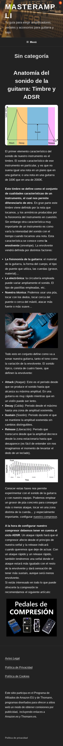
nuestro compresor (45, 516)
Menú (33, 42)
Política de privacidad (16, 737)
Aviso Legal (12, 658)
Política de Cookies (17, 676)
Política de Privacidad (18, 667)
